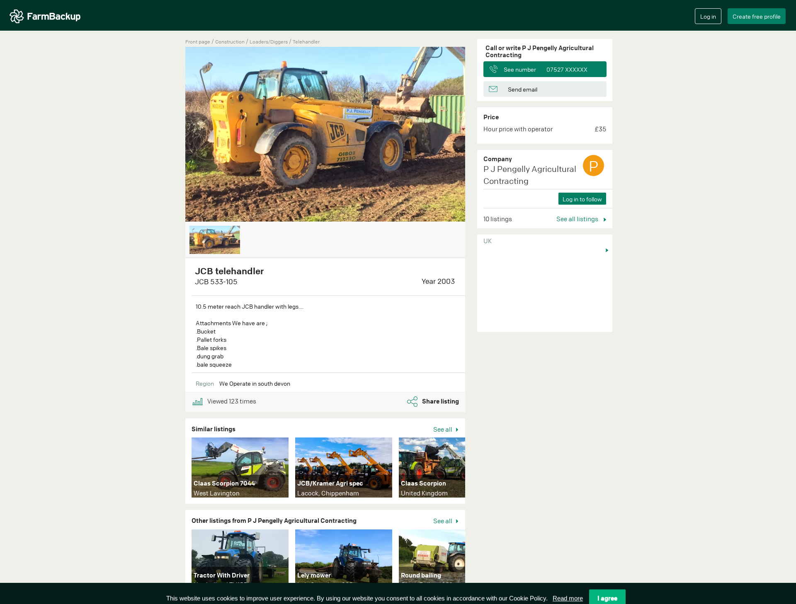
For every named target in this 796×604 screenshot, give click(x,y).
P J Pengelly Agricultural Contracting (529, 175)
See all (443, 429)
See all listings (577, 219)
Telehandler (306, 42)
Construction (230, 42)
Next (477, 469)
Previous (173, 135)
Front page (197, 42)
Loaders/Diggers (269, 42)
